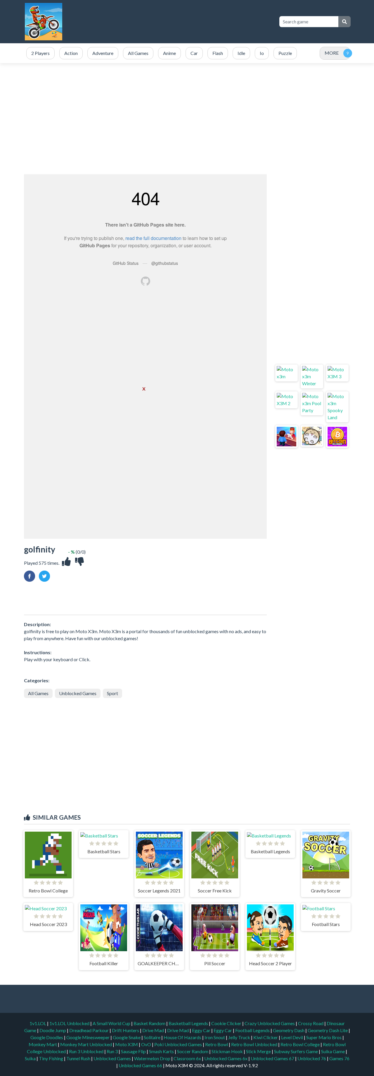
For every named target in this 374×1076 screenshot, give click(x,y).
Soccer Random (193, 1051)
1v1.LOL (38, 1023)
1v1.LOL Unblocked (69, 1023)
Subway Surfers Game (296, 1051)
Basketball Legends (189, 1023)
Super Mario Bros (324, 1037)
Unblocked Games (77, 693)
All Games (38, 693)
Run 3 (113, 1051)
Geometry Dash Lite (328, 1030)
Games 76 (339, 1058)
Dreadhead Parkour (89, 1030)
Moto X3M (127, 1044)
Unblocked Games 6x (225, 1058)
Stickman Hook (228, 1051)
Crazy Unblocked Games (270, 1023)
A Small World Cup (112, 1023)
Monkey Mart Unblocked (86, 1044)
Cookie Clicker (226, 1023)
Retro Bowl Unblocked (254, 1044)
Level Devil (292, 1037)
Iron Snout (215, 1037)
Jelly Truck (239, 1037)
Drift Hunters (126, 1030)
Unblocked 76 (311, 1058)
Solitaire (152, 1037)
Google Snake (127, 1037)
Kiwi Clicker (266, 1037)
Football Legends (253, 1030)
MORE (332, 53)
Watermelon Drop (152, 1058)
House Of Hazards (183, 1037)
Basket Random (150, 1023)
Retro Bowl (217, 1044)
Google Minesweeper (88, 1037)
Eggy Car (201, 1030)
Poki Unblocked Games (178, 1044)
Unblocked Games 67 (272, 1058)
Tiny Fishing (51, 1058)
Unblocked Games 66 (140, 1065)
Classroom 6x (187, 1058)
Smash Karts (162, 1051)
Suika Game (333, 1051)
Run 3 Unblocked (86, 1051)
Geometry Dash (289, 1030)
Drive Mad (153, 1030)
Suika (31, 1058)
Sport (112, 693)
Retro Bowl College (300, 1044)
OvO (146, 1044)
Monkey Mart (43, 1044)
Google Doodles (47, 1037)
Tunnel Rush (78, 1058)
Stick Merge (259, 1051)
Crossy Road (311, 1023)
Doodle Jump (53, 1030)
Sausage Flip (134, 1051)
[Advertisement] (187, 119)
